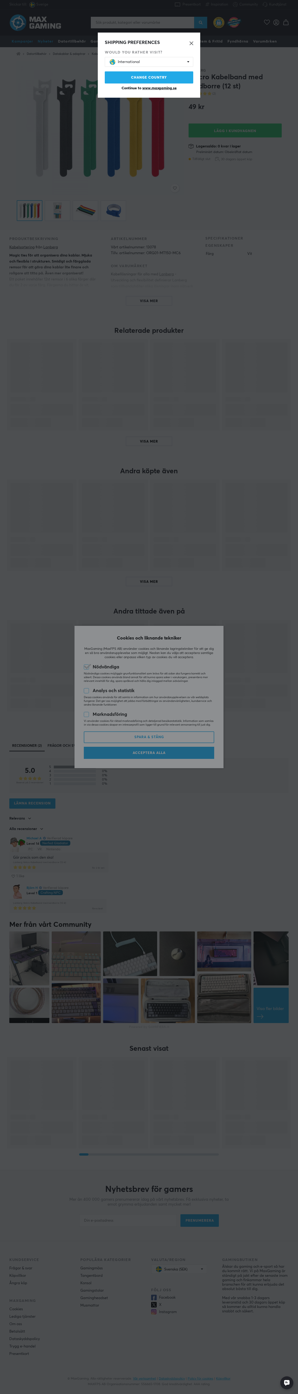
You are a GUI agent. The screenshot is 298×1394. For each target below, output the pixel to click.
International (129, 62)
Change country (149, 77)
